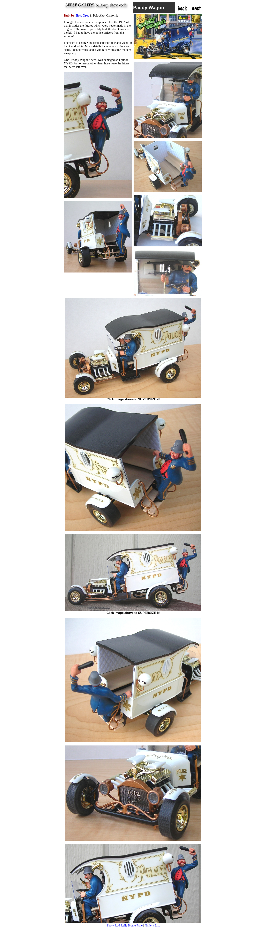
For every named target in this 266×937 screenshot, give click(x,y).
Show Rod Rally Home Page (125, 925)
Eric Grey (82, 15)
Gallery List (152, 925)
